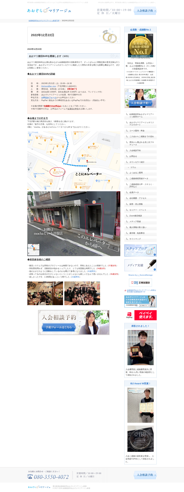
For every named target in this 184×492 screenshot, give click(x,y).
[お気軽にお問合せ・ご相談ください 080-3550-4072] (114, 10)
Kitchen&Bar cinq (48, 86)
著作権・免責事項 (137, 233)
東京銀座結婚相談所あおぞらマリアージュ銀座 (70, 486)
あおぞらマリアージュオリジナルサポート (141, 123)
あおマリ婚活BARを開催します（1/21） (49, 56)
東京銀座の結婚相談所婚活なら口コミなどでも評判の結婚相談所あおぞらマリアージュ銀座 (57, 2)
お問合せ (133, 156)
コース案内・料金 (137, 131)
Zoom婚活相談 (135, 216)
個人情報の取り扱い (137, 227)
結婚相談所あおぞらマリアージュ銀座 (76, 488)
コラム (133, 167)
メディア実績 (135, 221)
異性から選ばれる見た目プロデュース (141, 143)
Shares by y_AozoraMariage (140, 275)
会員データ (134, 192)
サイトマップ (135, 239)
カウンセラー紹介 (137, 162)
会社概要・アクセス (137, 198)
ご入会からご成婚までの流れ (141, 136)
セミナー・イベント (137, 210)
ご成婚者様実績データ (138, 178)
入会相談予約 (135, 150)
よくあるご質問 (136, 173)
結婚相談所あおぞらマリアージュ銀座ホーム (141, 115)
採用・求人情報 (136, 204)
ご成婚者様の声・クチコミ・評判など (141, 185)
